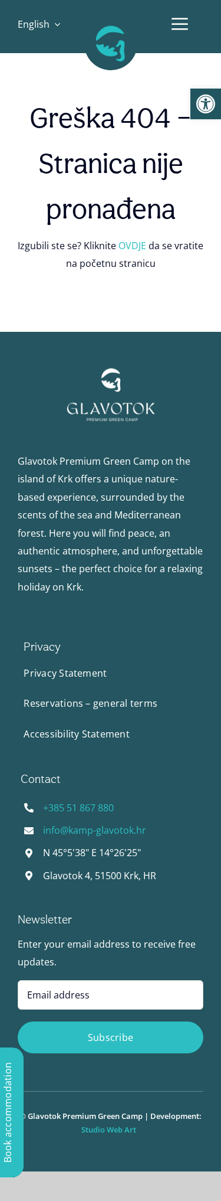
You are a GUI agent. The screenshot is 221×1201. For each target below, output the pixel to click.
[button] (205, 104)
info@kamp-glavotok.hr (94, 830)
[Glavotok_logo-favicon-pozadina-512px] (110, 21)
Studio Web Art (110, 1129)
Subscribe (110, 1037)
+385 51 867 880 (78, 807)
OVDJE (132, 245)
